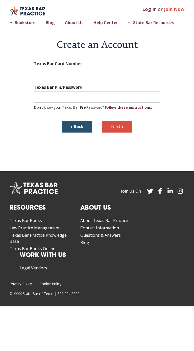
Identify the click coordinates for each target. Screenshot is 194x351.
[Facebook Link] (160, 191)
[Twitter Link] (150, 191)
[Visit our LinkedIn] (170, 191)
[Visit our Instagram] (180, 191)
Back (78, 126)
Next (115, 126)
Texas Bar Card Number (58, 63)
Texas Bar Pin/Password (58, 87)
